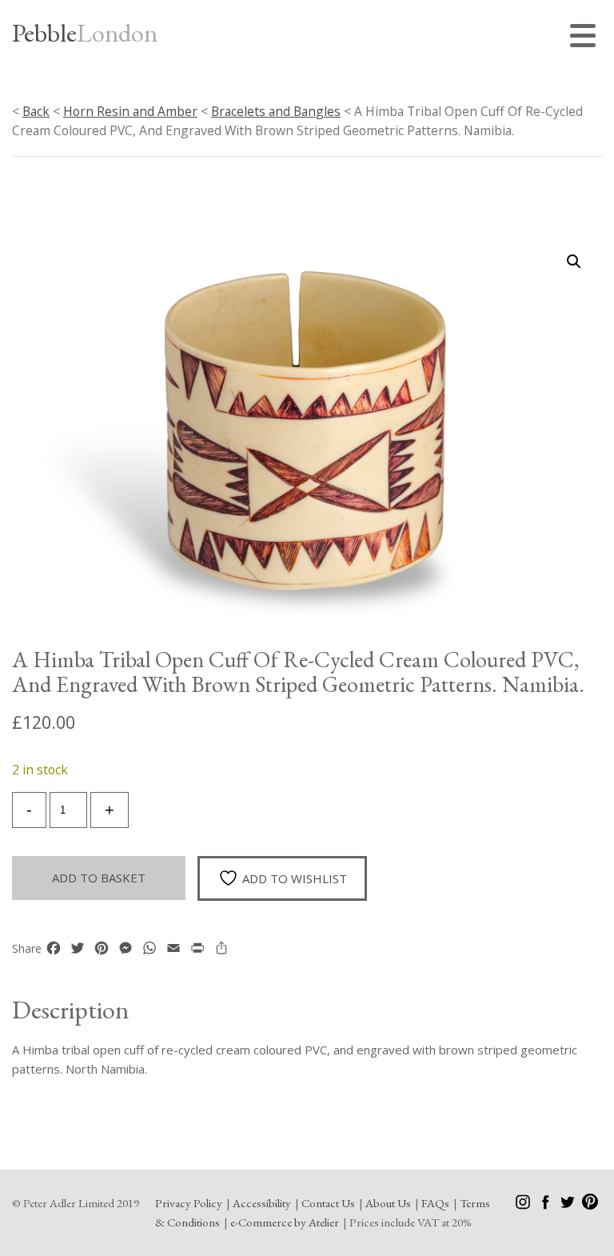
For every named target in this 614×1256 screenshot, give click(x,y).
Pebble (84, 33)
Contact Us (328, 1202)
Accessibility (262, 1202)
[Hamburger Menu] (586, 38)
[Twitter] (569, 1205)
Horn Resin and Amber (130, 111)
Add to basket (99, 878)
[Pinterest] (590, 1205)
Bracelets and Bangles (276, 111)
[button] (574, 261)
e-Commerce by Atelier (284, 1222)
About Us (388, 1202)
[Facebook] (546, 1205)
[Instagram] (524, 1205)
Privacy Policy (188, 1202)
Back (36, 111)
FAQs (435, 1202)
